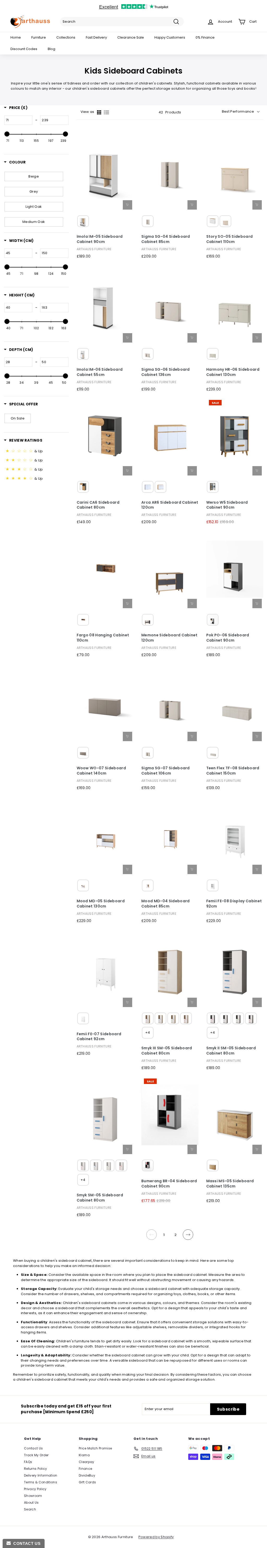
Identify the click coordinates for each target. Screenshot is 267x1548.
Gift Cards (87, 1482)
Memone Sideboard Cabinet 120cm (169, 638)
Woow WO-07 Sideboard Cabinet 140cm (101, 771)
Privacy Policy (35, 1489)
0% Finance (205, 37)
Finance (85, 1468)
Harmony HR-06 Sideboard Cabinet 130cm (232, 372)
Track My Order (36, 1455)
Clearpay (86, 1462)
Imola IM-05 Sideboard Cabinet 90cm (100, 239)
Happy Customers (169, 37)
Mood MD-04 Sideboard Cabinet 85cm (165, 904)
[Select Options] (257, 205)
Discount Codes (23, 48)
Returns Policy (35, 1468)
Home (15, 37)
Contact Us (33, 1448)
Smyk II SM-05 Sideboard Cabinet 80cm (231, 1051)
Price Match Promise (95, 1448)
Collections (65, 37)
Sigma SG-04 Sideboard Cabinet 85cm (165, 239)
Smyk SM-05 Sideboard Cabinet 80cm (100, 1198)
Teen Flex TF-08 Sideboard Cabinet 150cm (232, 771)
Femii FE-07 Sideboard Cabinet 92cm (99, 1037)
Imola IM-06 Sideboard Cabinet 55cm (100, 372)
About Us (31, 1502)
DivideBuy (87, 1475)
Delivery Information (40, 1475)
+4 (147, 1032)
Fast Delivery (96, 37)
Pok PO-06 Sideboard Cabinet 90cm (227, 638)
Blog (51, 48)
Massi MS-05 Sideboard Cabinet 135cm (230, 1184)
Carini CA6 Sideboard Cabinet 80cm (98, 505)
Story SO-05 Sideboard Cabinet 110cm (229, 239)
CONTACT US (25, 1543)
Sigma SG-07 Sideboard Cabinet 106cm (165, 771)
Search (30, 1509)
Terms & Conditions (40, 1482)
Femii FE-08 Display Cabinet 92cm (234, 904)
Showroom (33, 1496)
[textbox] (18, 120)
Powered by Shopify (156, 1536)
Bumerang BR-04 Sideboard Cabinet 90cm (169, 1184)
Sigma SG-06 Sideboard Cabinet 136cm (165, 372)
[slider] (7, 134)
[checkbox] (33, 176)
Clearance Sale (130, 37)
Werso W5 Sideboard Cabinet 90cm (227, 505)
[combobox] (122, 21)
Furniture (38, 37)
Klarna (84, 1455)
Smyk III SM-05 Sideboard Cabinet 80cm (166, 1051)
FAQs (28, 1462)
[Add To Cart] (127, 205)
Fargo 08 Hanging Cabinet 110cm (103, 638)
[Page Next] (188, 1237)
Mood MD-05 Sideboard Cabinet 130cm (101, 904)
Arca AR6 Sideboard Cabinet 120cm (169, 505)
